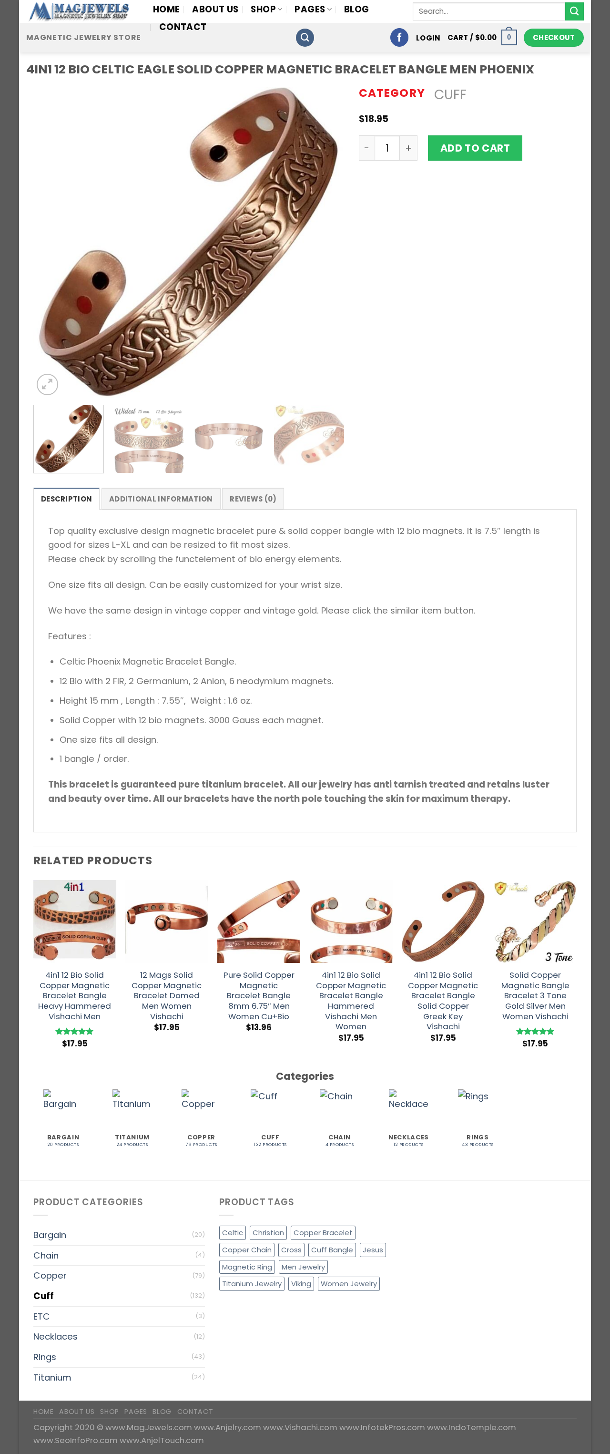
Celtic (232, 1233)
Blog (356, 9)
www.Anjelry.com (228, 1427)
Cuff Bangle (332, 1250)
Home (166, 9)
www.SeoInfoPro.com (76, 1440)
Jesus (373, 1250)
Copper (50, 1275)
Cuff (450, 94)
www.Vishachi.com (301, 1427)
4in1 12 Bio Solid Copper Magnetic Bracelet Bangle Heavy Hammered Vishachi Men (74, 996)
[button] (428, 38)
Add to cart (475, 148)
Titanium (52, 1377)
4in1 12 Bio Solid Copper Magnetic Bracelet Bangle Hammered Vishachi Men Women (351, 1001)
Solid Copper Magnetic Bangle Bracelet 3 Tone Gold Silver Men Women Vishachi (535, 996)
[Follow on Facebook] (399, 37)
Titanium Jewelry (252, 1284)
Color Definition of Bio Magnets (468, 270)
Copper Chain (247, 1250)
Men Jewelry (303, 1267)
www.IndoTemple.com (471, 1427)
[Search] (305, 38)
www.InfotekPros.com (383, 1427)
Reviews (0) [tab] (253, 499)
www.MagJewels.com (149, 1427)
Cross (291, 1250)
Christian (268, 1233)
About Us (215, 9)
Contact (183, 27)
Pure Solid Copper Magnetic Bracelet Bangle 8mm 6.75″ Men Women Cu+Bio (259, 996)
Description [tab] (66, 499)
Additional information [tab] (161, 499)
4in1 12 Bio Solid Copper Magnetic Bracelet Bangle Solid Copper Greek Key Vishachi (443, 1001)
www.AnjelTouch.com (162, 1440)
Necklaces (55, 1336)
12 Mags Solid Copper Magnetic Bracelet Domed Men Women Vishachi (167, 996)
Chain (46, 1255)
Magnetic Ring (247, 1267)
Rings (44, 1357)
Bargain (49, 1235)
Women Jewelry (349, 1284)
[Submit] (574, 11)
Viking (301, 1284)
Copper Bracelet (323, 1233)
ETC (41, 1316)
